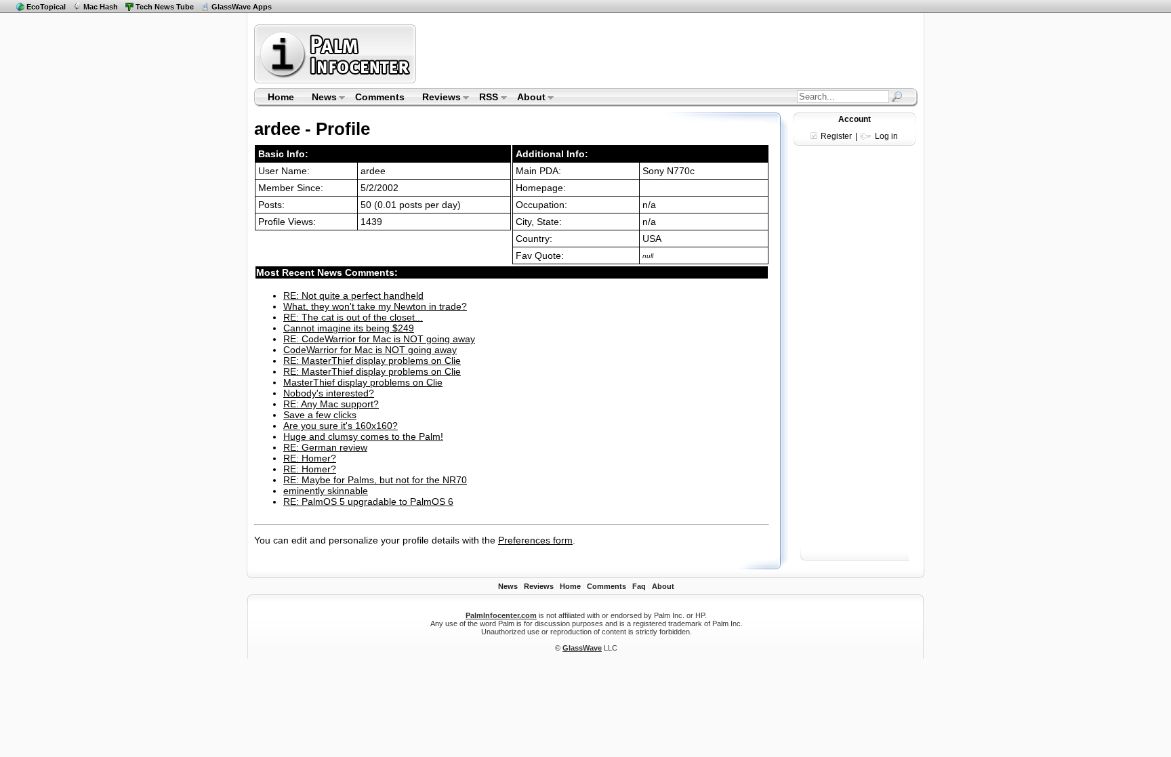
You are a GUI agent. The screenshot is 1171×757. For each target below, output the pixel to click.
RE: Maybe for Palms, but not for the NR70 (375, 479)
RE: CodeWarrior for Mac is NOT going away (379, 338)
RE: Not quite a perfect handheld (353, 295)
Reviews (437, 98)
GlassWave (582, 648)
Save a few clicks (319, 414)
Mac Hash (100, 7)
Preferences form (535, 540)
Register (836, 136)
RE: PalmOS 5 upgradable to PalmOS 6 (368, 501)
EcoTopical (46, 7)
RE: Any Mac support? (331, 403)
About (527, 98)
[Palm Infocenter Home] (336, 80)
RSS (485, 98)
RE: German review (325, 447)
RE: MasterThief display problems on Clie (372, 360)
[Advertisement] (669, 53)
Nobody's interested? (328, 393)
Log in (886, 136)
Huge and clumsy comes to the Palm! (363, 436)
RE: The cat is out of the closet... (353, 317)
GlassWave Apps (241, 7)
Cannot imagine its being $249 (348, 328)
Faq (639, 586)
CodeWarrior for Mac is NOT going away (370, 349)
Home (281, 96)
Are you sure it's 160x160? (340, 425)
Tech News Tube (165, 7)
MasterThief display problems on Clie (363, 382)
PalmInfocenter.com (501, 615)
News (320, 98)
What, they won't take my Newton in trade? (375, 306)
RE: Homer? (309, 458)
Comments (380, 96)
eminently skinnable (325, 490)
